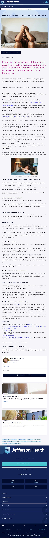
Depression (25, 441)
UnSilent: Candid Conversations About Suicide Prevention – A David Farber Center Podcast (24, 326)
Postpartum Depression (7, 443)
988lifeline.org (30, 324)
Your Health (5, 6)
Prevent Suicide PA (7, 330)
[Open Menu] (46, 2)
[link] (14, 362)
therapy (17, 304)
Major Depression (22, 439)
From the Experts (6, 439)
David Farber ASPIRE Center (9, 328)
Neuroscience (16, 443)
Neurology (14, 439)
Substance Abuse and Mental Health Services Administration (17, 337)
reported (4, 146)
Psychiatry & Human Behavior (8, 441)
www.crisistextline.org (8, 335)
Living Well (11, 6)
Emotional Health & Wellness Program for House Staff (15, 116)
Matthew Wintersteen (36, 102)
